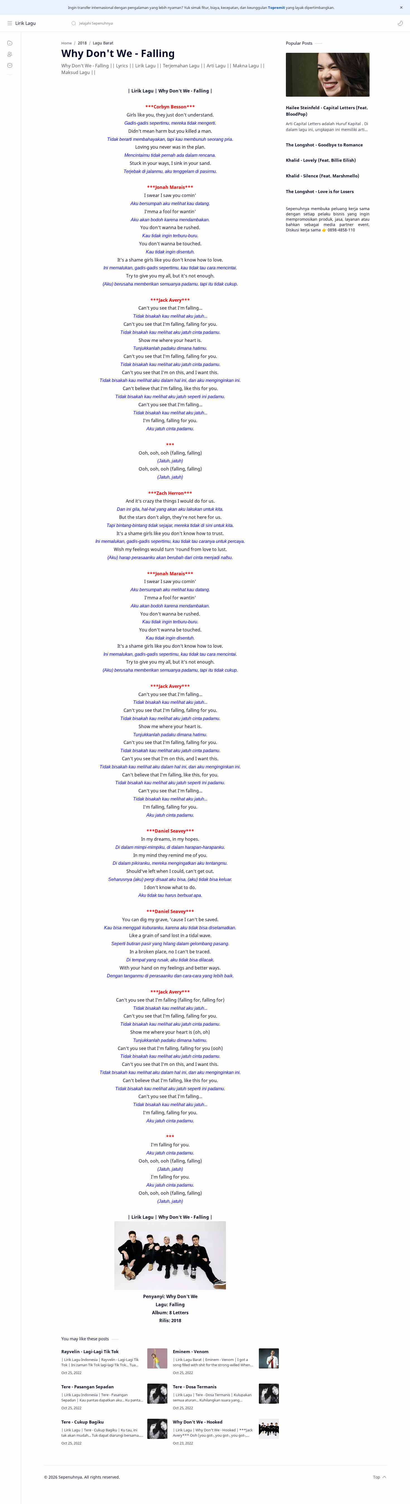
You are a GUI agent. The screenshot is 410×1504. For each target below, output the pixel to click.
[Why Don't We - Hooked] (269, 1429)
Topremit (276, 7)
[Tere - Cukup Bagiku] (157, 1429)
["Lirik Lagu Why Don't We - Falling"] (170, 1255)
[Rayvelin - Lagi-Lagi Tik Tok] (157, 1358)
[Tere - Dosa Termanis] (269, 1394)
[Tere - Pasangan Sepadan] (157, 1394)
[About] (9, 54)
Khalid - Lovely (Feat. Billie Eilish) (321, 160)
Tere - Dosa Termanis (194, 1386)
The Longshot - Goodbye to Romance (324, 145)
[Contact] (9, 65)
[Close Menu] (401, 7)
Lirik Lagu (25, 23)
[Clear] (158, 23)
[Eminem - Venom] (269, 1358)
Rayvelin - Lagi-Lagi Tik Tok (90, 1351)
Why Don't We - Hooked (198, 1422)
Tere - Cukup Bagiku (82, 1422)
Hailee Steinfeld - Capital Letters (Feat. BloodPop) (327, 111)
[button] (400, 23)
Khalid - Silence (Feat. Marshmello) (322, 176)
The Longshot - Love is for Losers (320, 191)
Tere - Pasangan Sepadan (87, 1386)
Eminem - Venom (191, 1351)
